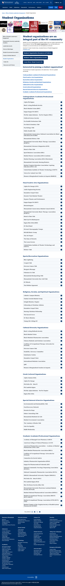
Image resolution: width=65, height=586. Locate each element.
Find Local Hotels (5, 540)
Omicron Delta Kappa (8, 49)
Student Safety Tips (38, 540)
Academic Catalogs (6, 558)
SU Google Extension (38, 554)
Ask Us (19, 523)
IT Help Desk (20, 546)
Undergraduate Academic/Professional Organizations (39, 75)
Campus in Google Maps (55, 522)
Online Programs (5, 550)
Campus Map (4, 536)
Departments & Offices (54, 537)
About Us (4, 519)
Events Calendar (37, 519)
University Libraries (22, 517)
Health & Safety (37, 537)
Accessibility (30, 577)
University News (38, 548)
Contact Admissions (6, 530)
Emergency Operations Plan (55, 550)
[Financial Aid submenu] (27, 7)
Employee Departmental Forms (56, 536)
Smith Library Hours (22, 519)
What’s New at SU (37, 552)
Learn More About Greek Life (33, 62)
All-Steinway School (6, 563)
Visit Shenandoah (5, 532)
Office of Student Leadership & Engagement (15, 13)
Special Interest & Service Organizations (35, 89)
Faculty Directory (5, 560)
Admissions (5, 529)
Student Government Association (11, 52)
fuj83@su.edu (26, 49)
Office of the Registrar (22, 535)
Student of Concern (38, 539)
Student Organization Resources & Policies (38, 53)
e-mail (29, 582)
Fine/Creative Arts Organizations (33, 77)
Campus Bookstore (38, 527)
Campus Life (37, 517)
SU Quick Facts (37, 553)
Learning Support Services (7, 561)
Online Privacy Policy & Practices (8, 524)
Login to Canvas (21, 549)
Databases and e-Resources (24, 520)
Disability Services (37, 536)
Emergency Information (55, 547)
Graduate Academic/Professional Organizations (37, 91)
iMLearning (20, 545)
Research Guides (21, 522)
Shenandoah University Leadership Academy (11, 42)
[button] (51, 2)
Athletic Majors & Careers (7, 552)
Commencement (5, 567)
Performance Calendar (38, 522)
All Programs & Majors (6, 546)
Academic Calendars (6, 557)
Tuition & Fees (21, 529)
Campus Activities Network (9, 55)
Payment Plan (20, 530)
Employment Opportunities (55, 524)
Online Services (21, 536)
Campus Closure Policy (54, 553)
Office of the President (6, 568)
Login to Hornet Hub (22, 547)
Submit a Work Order (54, 535)
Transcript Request (22, 532)
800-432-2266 (36, 582)
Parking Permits (53, 533)
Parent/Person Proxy (22, 533)
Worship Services (37, 526)
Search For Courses (6, 547)
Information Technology (23, 542)
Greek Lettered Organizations (32, 87)
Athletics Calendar (37, 520)
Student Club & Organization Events (35, 57)
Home (3, 13)
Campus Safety (53, 549)
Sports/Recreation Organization (32, 79)
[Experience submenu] (8, 7)
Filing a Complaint (53, 543)
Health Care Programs (6, 549)
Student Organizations (8, 58)
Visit (56, 7)
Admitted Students (6, 537)
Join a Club (36, 523)
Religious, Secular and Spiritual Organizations (37, 82)
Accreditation (5, 523)
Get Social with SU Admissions (8, 539)
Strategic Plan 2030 (6, 522)
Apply (60, 7)
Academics (5, 544)
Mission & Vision (5, 520)
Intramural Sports (37, 524)
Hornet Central (21, 527)
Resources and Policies (9, 65)
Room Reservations (54, 539)
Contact (51, 7)
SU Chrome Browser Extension (56, 520)
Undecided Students (6, 553)
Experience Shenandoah (8, 517)
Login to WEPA (21, 550)
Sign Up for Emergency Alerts (55, 552)
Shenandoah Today (38, 550)
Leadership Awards (7, 46)
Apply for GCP (52, 527)
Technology (21, 540)
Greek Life (6, 61)
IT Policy (19, 543)
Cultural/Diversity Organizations (33, 84)
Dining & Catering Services (39, 544)
